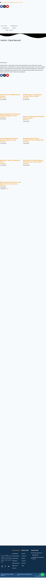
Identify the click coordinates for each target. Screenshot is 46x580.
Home (2, 25)
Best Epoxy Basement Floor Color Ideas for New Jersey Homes (10, 183)
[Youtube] (7, 6)
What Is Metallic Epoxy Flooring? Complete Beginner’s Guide (10, 114)
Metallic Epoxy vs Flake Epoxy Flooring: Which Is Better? (32, 95)
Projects (6, 30)
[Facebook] (1, 6)
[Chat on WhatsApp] (42, 574)
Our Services (16, 550)
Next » (7, 188)
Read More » (3, 97)
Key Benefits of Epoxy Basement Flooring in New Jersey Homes (33, 161)
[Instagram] (4, 6)
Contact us (11, 30)
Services (5, 25)
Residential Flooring (14, 25)
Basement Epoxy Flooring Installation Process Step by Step (33, 139)
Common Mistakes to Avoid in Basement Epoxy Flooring (9, 139)
